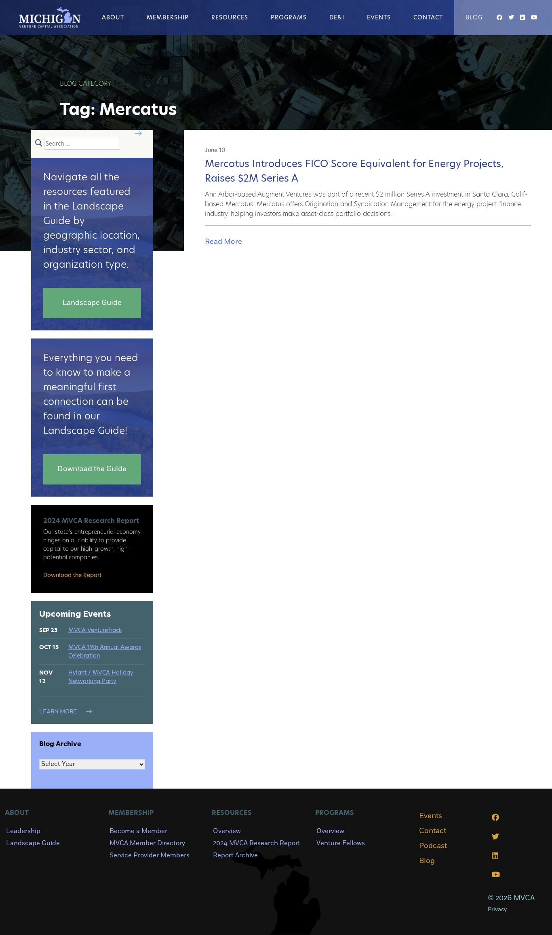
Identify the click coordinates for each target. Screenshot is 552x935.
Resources (229, 17)
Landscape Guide (33, 843)
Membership (168, 17)
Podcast (433, 846)
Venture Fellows (340, 843)
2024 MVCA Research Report (256, 843)
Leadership (23, 831)
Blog (474, 17)
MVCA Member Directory (147, 843)
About (113, 17)
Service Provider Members (150, 855)
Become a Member (138, 831)
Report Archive (235, 855)
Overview (227, 831)
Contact (428, 17)
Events (379, 17)
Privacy (497, 909)
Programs (289, 17)
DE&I (336, 17)
